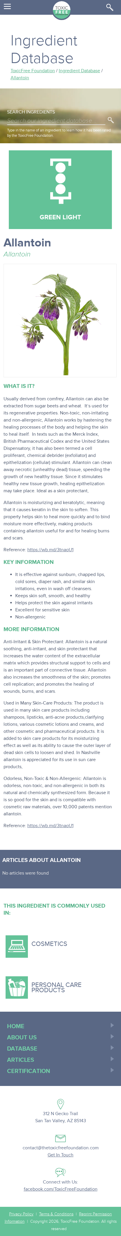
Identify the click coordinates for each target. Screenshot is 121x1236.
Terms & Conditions (56, 1214)
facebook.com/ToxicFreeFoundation (61, 1189)
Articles (20, 1060)
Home (15, 1026)
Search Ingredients (31, 112)
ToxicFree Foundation (33, 71)
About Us (22, 1037)
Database (22, 1048)
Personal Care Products (45, 983)
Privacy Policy (21, 1214)
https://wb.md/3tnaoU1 (50, 550)
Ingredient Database (79, 71)
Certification (28, 1071)
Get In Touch (60, 1155)
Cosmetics (37, 942)
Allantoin (20, 78)
